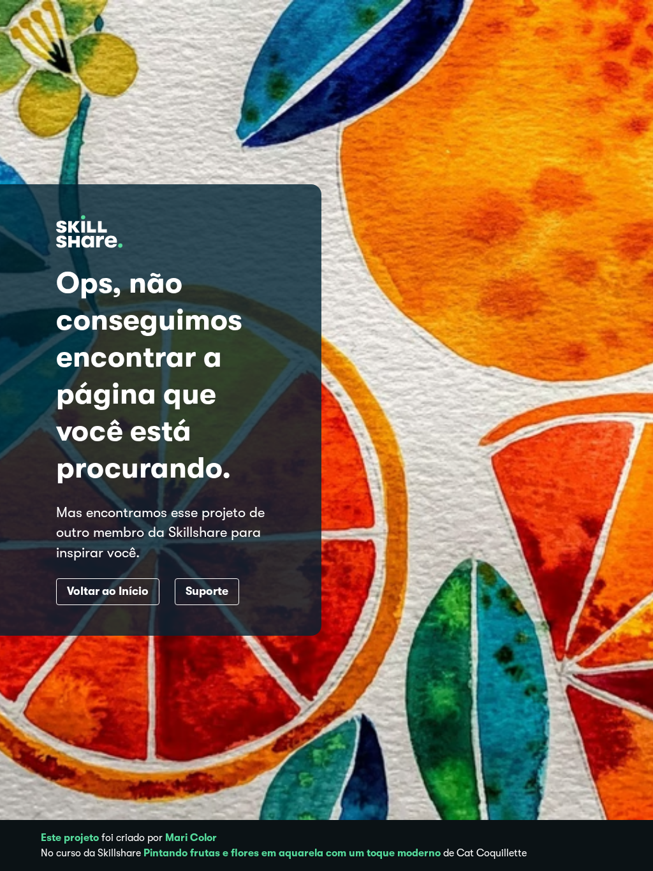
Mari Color (191, 838)
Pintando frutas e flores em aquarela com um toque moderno (292, 853)
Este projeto (70, 838)
